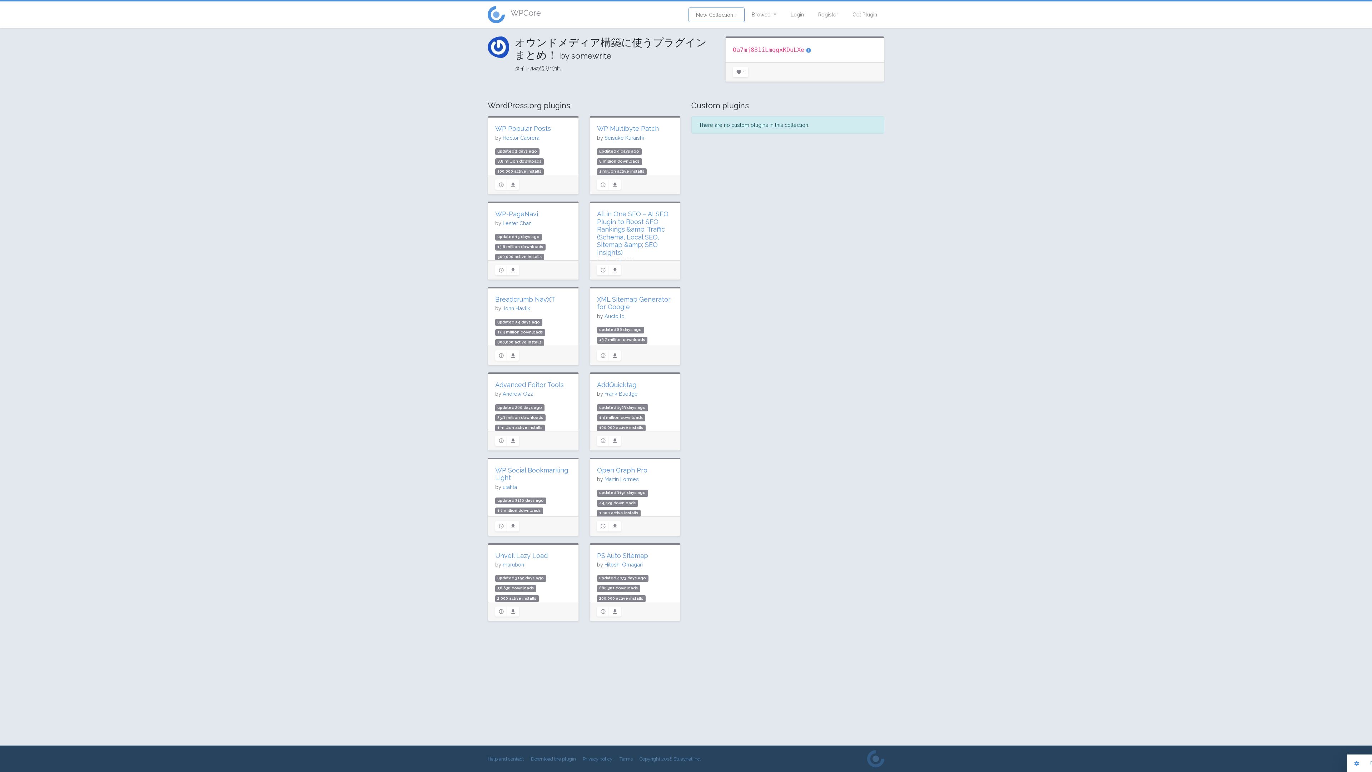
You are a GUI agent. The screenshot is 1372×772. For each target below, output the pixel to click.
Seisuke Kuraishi (624, 138)
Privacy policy (597, 759)
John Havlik (516, 308)
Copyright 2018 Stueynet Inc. (670, 759)
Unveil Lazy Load (521, 555)
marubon (513, 564)
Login (797, 14)
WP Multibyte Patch (628, 128)
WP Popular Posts (523, 128)
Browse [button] (762, 14)
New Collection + (716, 15)
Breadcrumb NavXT (525, 299)
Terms (626, 759)
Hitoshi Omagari (624, 564)
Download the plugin (553, 759)
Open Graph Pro (622, 470)
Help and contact (506, 759)
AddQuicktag (616, 385)
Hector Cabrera (521, 138)
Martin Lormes (622, 479)
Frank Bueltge (621, 394)
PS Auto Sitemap (622, 555)
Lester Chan (517, 223)
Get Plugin (864, 14)
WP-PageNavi (516, 214)
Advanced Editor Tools (529, 385)
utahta (510, 487)
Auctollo (615, 316)
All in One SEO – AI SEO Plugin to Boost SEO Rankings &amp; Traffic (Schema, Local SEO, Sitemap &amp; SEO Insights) (632, 233)
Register (828, 14)
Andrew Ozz (518, 394)
